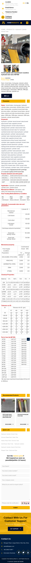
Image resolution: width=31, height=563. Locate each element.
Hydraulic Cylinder (19, 444)
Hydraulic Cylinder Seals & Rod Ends (11, 447)
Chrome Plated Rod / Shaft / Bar (9, 437)
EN (24, 3)
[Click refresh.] (25, 503)
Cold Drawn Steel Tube (7, 444)
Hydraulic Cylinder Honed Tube (9, 434)
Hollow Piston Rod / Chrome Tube (10, 440)
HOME (9, 23)
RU (28, 3)
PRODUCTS (15, 23)
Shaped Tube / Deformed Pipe (9, 450)
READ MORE (8, 424)
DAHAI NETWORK (18, 561)
